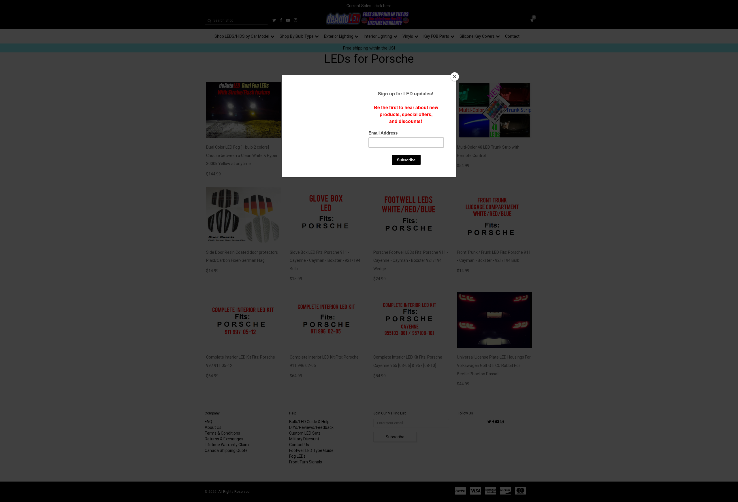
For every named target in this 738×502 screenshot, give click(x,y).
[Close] (454, 76)
